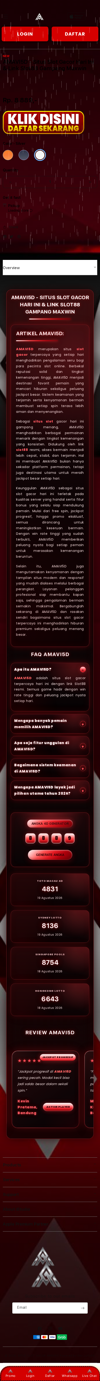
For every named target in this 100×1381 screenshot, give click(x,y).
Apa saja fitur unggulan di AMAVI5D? (41, 745)
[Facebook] (6, 237)
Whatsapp (69, 1376)
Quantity (10, 170)
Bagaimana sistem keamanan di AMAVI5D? (45, 768)
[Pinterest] (20, 237)
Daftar (50, 1376)
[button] (5, 16)
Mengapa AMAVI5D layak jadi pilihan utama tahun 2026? (44, 790)
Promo (11, 1376)
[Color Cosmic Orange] (8, 155)
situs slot (43, 421)
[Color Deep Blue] (24, 155)
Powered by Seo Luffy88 (77, 1355)
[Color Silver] (40, 155)
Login (30, 1376)
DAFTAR (75, 34)
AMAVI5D (24, 349)
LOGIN (25, 34)
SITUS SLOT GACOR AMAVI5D (38, 1355)
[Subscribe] (82, 1308)
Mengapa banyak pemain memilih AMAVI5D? (40, 723)
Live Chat (89, 1376)
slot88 (22, 449)
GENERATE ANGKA (50, 855)
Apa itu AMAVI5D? (33, 669)
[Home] (42, 16)
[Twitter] (12, 237)
